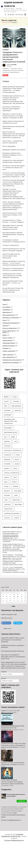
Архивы (3, 678)
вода (5, 406)
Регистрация (20, 14)
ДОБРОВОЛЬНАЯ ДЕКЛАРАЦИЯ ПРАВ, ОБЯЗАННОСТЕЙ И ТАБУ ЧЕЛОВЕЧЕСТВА (12, 728)
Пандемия (5, 348)
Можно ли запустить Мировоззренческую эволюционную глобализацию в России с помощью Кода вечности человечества (13, 134)
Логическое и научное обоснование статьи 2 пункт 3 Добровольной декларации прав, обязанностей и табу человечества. (13, 182)
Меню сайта (7, 628)
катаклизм (7, 446)
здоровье (7, 441)
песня (15, 477)
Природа (5, 325)
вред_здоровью (16, 406)
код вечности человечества (12, 450)
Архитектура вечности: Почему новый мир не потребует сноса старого (12, 215)
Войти (13, 14)
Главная (3, 710)
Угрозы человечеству (9, 331)
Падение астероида (8, 345)
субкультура (16, 500)
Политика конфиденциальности (11, 820)
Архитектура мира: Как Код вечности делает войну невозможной (11, 256)
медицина (7, 459)
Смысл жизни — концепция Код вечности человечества (12, 142)
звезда (13, 437)
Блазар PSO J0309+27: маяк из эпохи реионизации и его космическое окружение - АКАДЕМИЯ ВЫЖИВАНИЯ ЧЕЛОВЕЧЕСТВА (12, 535)
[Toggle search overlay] (5, 14)
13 (14, 596)
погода (6, 486)
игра (15, 441)
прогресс (7, 491)
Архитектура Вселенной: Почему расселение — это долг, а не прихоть (12, 283)
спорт (6, 500)
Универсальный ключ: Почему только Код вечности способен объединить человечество (12, 275)
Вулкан (4, 335)
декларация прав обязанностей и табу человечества (10, 421)
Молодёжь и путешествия (10, 317)
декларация (7, 415)
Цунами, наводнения (8, 351)
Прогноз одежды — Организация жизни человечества (12, 555)
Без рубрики (6, 307)
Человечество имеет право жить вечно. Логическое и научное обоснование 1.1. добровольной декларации (13, 745)
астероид (16, 401)
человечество (8, 509)
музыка (17, 464)
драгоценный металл (10, 432)
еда (5, 437)
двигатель (18, 410)
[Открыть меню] (25, 15)
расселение (17, 491)
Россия (6, 401)
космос (17, 455)
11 (6, 596)
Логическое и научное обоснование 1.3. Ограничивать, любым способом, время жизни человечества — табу (14, 174)
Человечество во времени (10, 362)
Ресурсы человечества (9, 328)
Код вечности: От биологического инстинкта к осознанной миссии (13, 269)
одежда (6, 468)
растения (7, 495)
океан (15, 468)
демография (8, 428)
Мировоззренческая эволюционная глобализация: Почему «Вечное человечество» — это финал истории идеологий (13, 89)
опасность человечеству (11, 473)
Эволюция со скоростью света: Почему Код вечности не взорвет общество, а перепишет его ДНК (12, 115)
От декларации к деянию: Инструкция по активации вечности (13, 241)
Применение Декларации (10, 323)
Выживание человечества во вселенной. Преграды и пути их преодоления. (12, 155)
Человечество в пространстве (11, 360)
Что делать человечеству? (10, 245)
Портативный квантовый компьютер (12, 651)
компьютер (7, 455)
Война (4, 332)
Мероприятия (6, 312)
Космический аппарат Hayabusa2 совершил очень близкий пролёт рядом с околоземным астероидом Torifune (13, 569)
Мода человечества (8, 315)
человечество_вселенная (12, 513)
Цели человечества (8, 357)
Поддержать (21, 801)
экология (7, 518)
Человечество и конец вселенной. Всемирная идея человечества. (13, 161)
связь (16, 495)
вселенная (7, 410)
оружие (6, 477)
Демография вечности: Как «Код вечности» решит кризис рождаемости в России (12, 227)
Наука (4, 320)
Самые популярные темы (9, 614)
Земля (15, 397)
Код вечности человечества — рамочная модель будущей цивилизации (11, 108)
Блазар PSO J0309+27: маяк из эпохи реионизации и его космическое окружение (12, 639)
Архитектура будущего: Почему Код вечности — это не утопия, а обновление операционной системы (13, 263)
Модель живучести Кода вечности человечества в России (13, 122)
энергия (16, 518)
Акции (4, 304)
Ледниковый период (8, 343)
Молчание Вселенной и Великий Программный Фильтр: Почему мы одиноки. (13, 234)
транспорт (7, 504)
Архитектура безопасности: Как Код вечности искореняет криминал (13, 249)
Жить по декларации (8, 146)
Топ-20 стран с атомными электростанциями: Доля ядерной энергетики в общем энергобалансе (12, 781)
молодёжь (7, 464)
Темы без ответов (6, 618)
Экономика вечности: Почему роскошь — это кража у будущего (13, 221)
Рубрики (3, 671)
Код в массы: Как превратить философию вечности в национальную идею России (13, 550)
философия (18, 504)
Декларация (6, 309)
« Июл (13, 606)
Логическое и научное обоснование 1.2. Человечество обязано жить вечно (13, 167)
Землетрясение (7, 340)
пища (5, 482)
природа (15, 486)
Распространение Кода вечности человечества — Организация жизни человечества (13, 545)
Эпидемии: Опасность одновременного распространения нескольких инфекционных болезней (13, 57)
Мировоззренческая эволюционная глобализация (13, 127)
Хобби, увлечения (7, 354)
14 (17, 596)
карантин (5, 75)
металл (17, 459)
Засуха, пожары (7, 337)
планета (14, 482)
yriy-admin (13, 64)
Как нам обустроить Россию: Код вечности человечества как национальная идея (12, 290)
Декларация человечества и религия (13, 149)
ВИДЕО (6, 397)
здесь (15, 813)
